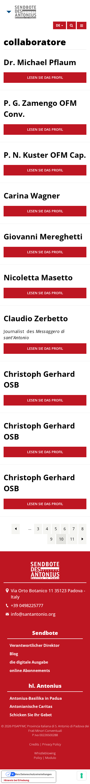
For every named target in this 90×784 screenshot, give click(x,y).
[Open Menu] (81, 25)
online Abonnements (30, 670)
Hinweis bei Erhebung (16, 780)
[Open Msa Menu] (8, 12)
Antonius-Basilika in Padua (36, 698)
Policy (38, 758)
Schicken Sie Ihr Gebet (31, 714)
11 (72, 539)
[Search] (71, 25)
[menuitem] (45, 650)
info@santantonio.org (33, 614)
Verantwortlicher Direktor (35, 645)
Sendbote (45, 632)
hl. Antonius (45, 685)
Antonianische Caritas (31, 706)
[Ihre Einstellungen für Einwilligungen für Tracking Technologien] (81, 775)
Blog (14, 653)
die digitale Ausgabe (29, 662)
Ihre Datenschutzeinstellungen (33, 774)
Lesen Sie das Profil (45, 77)
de (58, 25)
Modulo (50, 758)
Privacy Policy (51, 744)
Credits (34, 744)
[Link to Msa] (25, 12)
